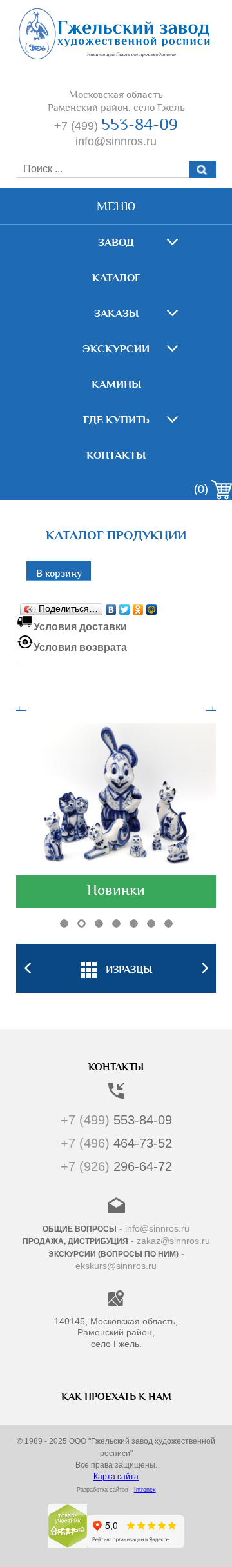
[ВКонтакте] (111, 606)
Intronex (145, 1489)
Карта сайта (116, 1476)
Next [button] (204, 968)
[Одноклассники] (138, 606)
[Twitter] (124, 606)
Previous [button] (27, 968)
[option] (116, 968)
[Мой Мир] (152, 606)
